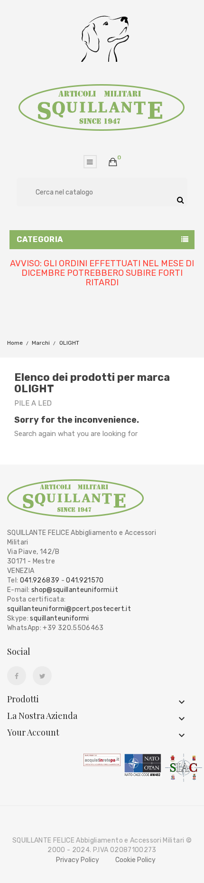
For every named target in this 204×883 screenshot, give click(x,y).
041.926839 (40, 580)
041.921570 (85, 580)
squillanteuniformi (59, 618)
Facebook (17, 676)
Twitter (42, 676)
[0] (113, 162)
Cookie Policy (135, 860)
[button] (113, 162)
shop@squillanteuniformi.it (74, 590)
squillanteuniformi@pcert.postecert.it (69, 609)
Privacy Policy (77, 860)
